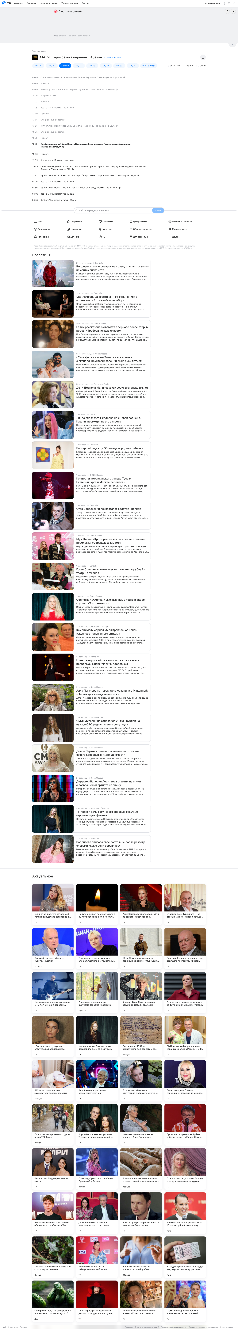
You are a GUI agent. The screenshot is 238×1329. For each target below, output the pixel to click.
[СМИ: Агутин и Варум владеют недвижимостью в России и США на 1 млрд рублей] (185, 1036)
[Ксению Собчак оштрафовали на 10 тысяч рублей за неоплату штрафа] (185, 1213)
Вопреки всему (48, 95)
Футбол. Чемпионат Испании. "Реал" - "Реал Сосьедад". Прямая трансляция (78, 187)
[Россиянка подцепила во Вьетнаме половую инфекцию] (97, 992)
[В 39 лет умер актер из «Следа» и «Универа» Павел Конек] (141, 1213)
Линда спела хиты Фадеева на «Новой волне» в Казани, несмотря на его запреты (108, 419)
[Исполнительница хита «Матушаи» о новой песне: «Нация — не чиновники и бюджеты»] (97, 1257)
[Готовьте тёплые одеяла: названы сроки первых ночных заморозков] (53, 1257)
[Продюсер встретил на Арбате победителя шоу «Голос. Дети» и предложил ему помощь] (185, 1125)
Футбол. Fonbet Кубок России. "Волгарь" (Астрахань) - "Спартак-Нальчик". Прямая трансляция (88, 175)
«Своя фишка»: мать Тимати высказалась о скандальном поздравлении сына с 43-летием (109, 359)
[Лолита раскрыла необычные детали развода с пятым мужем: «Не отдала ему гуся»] (97, 1301)
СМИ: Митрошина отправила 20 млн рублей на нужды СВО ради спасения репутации (108, 722)
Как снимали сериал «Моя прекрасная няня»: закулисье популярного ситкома (107, 631)
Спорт (203, 65)
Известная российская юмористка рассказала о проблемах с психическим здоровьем (108, 662)
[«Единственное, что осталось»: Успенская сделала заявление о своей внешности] (53, 904)
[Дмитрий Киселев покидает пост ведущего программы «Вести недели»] (185, 948)
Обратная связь (226, 1327)
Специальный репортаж (52, 119)
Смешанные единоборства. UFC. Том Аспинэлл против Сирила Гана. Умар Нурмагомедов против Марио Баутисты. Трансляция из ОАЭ (93, 167)
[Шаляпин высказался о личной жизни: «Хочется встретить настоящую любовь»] (141, 1301)
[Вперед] (233, 11)
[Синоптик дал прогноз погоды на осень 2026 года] (53, 1125)
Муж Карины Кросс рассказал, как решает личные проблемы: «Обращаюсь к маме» (110, 540)
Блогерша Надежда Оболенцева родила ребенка (109, 448)
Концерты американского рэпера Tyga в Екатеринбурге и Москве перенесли (103, 480)
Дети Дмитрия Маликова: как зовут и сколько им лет (112, 387)
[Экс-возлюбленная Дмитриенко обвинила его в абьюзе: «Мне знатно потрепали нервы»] (53, 1213)
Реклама (23, 1327)
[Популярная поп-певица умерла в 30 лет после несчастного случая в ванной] (97, 904)
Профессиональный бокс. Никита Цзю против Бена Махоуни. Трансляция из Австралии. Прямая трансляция (85, 145)
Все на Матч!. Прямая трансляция (57, 107)
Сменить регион (112, 57)
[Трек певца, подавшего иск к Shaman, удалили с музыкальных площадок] (97, 948)
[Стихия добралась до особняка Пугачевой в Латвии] (97, 1169)
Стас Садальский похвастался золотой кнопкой (108, 508)
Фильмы (175, 65)
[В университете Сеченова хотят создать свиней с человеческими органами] (141, 1169)
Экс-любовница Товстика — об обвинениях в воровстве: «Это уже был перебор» (106, 298)
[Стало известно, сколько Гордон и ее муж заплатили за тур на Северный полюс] (185, 1169)
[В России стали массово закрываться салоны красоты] (53, 1081)
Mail (4, 1327)
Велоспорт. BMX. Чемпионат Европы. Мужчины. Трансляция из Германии (77, 89)
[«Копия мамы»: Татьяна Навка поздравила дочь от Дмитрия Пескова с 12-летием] (97, 1036)
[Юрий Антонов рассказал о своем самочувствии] (97, 1081)
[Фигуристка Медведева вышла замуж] (53, 1169)
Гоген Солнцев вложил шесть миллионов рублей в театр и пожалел (110, 571)
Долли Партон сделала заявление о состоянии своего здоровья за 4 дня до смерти (108, 753)
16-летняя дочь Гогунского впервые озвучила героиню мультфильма (107, 813)
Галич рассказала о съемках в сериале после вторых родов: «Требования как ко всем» (112, 328)
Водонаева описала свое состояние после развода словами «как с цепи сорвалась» (110, 843)
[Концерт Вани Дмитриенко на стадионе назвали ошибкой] (141, 992)
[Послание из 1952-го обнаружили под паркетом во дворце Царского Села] (141, 1036)
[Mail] (4, 3)
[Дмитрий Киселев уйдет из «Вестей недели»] (53, 948)
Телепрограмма (39, 51)
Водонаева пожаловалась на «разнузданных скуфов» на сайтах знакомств (112, 268)
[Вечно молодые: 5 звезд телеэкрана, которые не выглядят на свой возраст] (185, 1081)
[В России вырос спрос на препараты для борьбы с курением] (141, 1257)
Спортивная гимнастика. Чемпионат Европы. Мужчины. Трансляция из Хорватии (81, 77)
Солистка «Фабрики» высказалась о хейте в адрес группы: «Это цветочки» (110, 601)
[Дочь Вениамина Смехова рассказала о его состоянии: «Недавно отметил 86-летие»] (97, 1213)
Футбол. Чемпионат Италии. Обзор (58, 200)
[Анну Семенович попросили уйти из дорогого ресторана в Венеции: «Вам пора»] (141, 904)
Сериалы (189, 65)
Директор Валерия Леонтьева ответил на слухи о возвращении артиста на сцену (108, 783)
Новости (44, 83)
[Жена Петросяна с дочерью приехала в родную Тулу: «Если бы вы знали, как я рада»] (141, 948)
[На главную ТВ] (8, 3)
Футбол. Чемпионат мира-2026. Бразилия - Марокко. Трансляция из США (77, 125)
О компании (13, 1327)
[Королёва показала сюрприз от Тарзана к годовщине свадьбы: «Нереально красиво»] (97, 1125)
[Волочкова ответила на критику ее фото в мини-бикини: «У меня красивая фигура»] (185, 992)
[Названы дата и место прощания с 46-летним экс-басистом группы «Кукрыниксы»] (53, 992)
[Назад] (227, 11)
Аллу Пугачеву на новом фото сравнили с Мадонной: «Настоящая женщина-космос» (112, 692)
